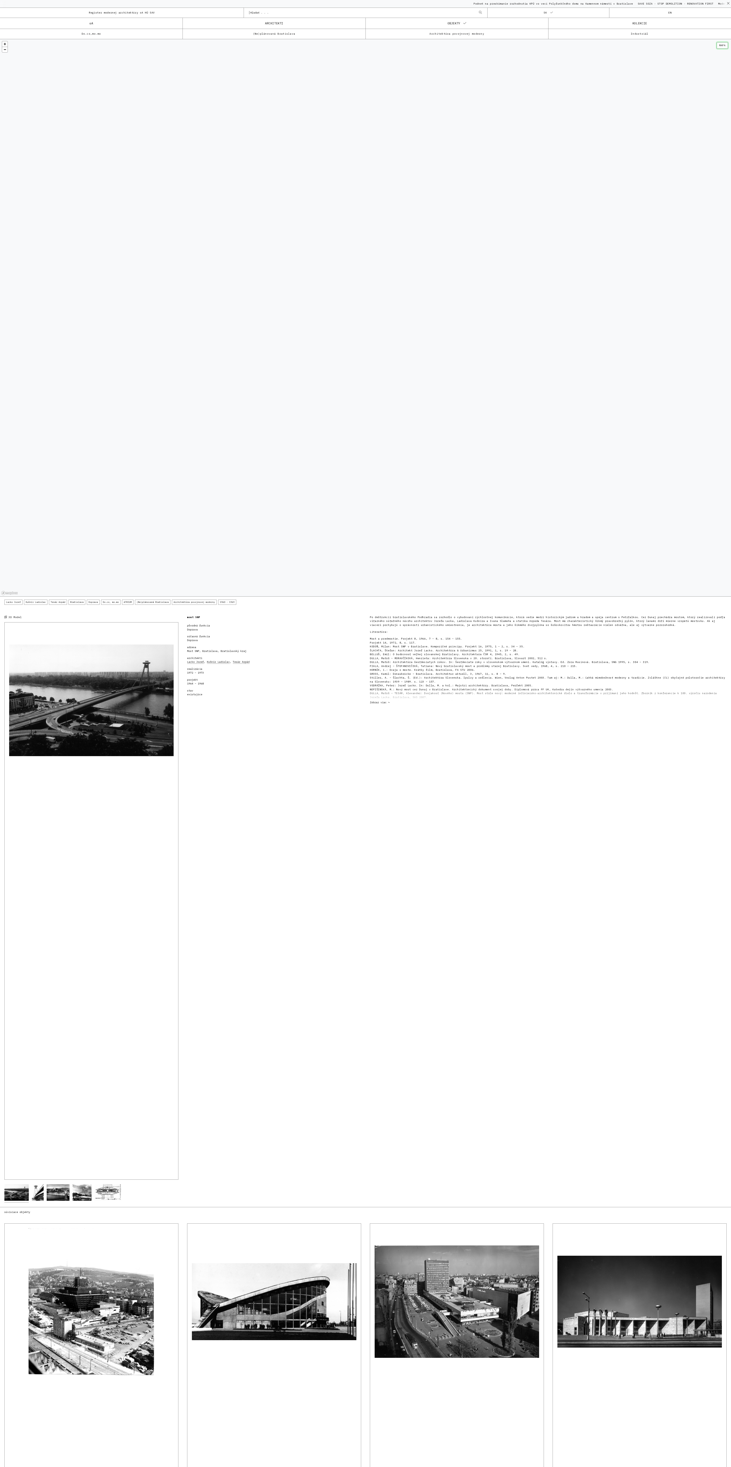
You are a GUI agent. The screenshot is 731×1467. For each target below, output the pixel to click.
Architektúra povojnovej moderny (456, 33)
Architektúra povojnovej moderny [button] (194, 602)
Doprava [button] (93, 602)
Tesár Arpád (241, 662)
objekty (454, 23)
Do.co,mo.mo (91, 33)
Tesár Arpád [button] (58, 602)
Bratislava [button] (77, 602)
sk (545, 12)
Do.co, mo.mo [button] (111, 602)
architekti (274, 23)
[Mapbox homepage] (9, 593)
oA (91, 23)
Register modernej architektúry (122, 12)
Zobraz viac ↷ (380, 702)
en (670, 12)
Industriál (640, 33)
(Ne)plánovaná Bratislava (274, 33)
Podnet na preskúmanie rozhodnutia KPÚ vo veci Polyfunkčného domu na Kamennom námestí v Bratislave (427, 3)
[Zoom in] (5, 44)
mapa (722, 45)
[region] (365, 318)
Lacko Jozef (195, 662)
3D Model (14, 617)
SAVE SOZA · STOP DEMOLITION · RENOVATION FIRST (548, 3)
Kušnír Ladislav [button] (36, 602)
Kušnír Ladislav (218, 662)
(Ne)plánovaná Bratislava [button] (153, 602)
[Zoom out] (5, 49)
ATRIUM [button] (128, 602)
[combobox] (362, 13)
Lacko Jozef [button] (13, 602)
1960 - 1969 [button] (227, 602)
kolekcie (639, 23)
